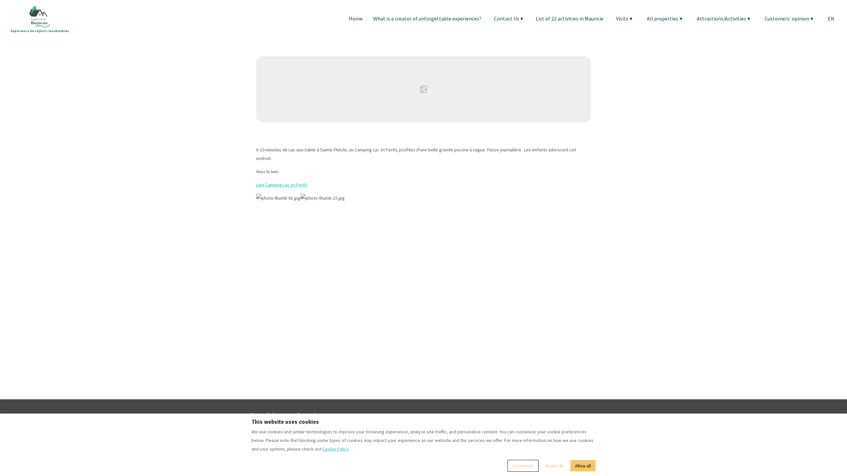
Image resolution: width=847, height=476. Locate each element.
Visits (624, 18)
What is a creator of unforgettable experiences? (427, 18)
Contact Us (508, 18)
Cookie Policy (335, 449)
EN (831, 18)
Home (356, 18)
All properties (664, 18)
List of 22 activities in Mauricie (569, 18)
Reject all (554, 466)
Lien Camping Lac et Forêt (281, 185)
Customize (523, 466)
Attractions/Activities (723, 18)
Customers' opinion (789, 18)
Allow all (583, 466)
